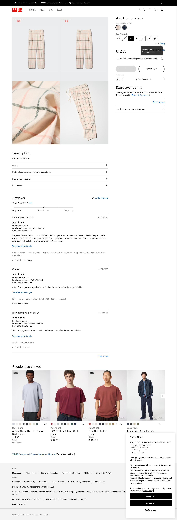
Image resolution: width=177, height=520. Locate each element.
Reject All (150, 503)
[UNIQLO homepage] (17, 10)
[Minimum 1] (119, 69)
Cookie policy (148, 490)
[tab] (32, 10)
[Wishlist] (145, 10)
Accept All (150, 496)
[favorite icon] (45, 424)
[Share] (118, 79)
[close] (15, 3)
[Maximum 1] (132, 69)
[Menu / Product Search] (162, 10)
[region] (150, 475)
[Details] (162, 58)
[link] (91, 3)
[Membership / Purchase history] (150, 10)
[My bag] (156, 10)
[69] (124, 27)
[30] (118, 27)
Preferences (150, 510)
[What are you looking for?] (139, 10)
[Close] (158, 51)
